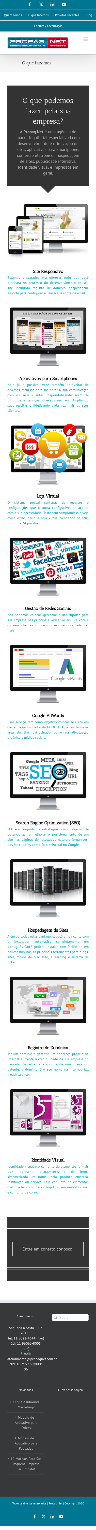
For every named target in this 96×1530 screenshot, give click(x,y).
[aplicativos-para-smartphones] (48, 307)
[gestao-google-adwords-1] (48, 644)
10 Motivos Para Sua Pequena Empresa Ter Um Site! (26, 1463)
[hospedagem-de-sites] (48, 859)
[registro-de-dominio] (48, 976)
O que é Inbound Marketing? (26, 1404)
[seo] (48, 752)
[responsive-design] (48, 200)
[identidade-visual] (48, 1089)
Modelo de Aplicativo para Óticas (26, 1422)
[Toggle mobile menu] (86, 39)
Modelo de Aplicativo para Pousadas (26, 1443)
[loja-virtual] (48, 425)
